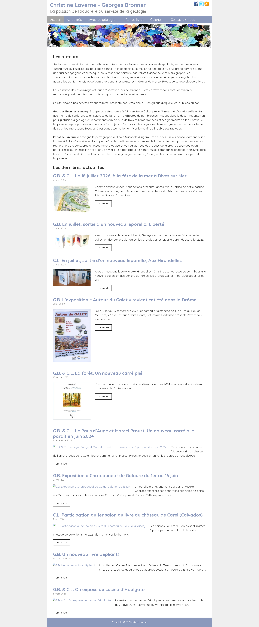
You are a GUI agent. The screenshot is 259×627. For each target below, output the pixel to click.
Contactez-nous (183, 20)
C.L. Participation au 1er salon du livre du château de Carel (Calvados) (127, 515)
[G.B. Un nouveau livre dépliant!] (74, 565)
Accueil (55, 20)
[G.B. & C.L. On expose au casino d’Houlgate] (82, 600)
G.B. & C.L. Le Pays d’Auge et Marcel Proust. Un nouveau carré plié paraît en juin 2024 (123, 433)
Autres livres (134, 20)
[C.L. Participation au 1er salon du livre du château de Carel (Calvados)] (99, 526)
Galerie (155, 20)
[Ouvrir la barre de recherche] (207, 19)
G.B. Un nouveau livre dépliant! (86, 554)
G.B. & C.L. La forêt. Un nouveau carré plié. (98, 373)
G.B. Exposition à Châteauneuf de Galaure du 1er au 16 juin (115, 475)
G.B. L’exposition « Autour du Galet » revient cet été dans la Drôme (124, 300)
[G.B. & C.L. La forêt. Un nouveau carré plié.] (72, 417)
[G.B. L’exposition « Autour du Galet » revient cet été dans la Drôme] (72, 359)
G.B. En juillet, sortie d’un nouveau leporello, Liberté (108, 224)
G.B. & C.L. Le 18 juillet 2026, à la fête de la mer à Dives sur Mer (120, 176)
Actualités (74, 20)
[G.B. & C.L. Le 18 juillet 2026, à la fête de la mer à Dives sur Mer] (72, 211)
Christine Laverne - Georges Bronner (98, 4)
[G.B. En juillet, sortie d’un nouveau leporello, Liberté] (72, 247)
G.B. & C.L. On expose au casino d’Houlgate (99, 589)
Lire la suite (103, 203)
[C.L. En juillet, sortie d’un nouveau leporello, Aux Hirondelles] (72, 284)
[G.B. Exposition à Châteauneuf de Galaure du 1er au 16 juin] (92, 486)
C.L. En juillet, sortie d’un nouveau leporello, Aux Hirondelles (117, 260)
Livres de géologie (101, 20)
